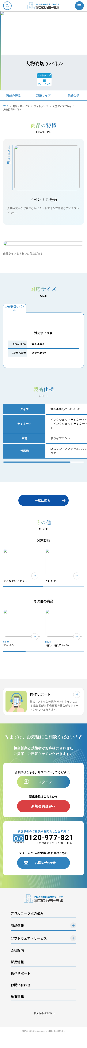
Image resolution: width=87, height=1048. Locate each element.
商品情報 (17, 925)
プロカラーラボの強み (27, 913)
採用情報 (17, 962)
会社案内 (17, 950)
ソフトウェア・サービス (29, 938)
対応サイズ (43, 95)
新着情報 (17, 996)
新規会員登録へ (43, 806)
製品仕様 (73, 95)
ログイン (45, 782)
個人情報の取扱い (44, 1013)
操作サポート (21, 973)
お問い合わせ (45, 862)
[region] (43, 431)
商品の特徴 (13, 95)
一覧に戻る (42, 500)
